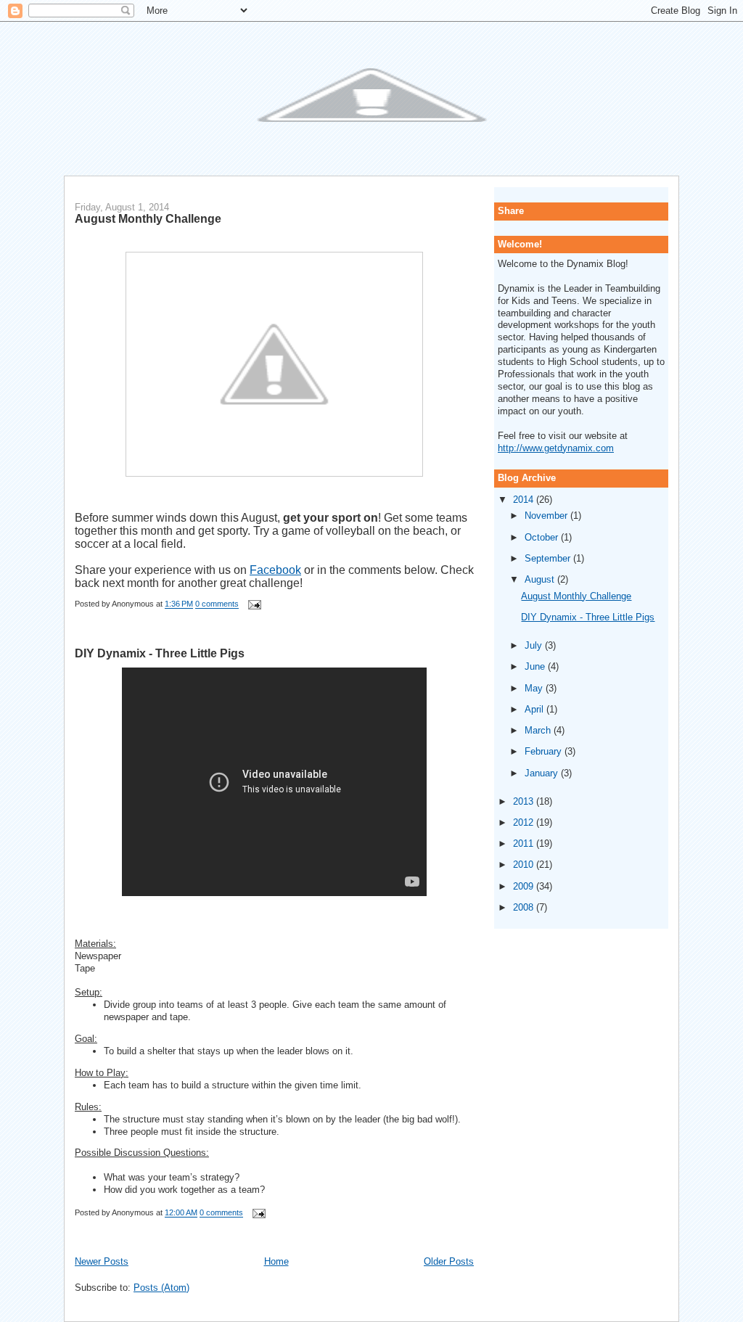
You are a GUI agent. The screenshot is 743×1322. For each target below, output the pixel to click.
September (549, 558)
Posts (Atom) (161, 1287)
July (535, 645)
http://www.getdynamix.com (556, 448)
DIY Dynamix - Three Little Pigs (160, 653)
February (545, 751)
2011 (524, 843)
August (541, 579)
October (543, 537)
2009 (524, 886)
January (543, 773)
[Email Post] (252, 604)
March (539, 730)
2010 (524, 864)
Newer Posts (101, 1261)
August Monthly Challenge (148, 218)
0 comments (217, 604)
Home (276, 1261)
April (535, 709)
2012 (524, 822)
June (536, 666)
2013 (524, 801)
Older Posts (449, 1261)
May (535, 688)
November (547, 515)
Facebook (275, 570)
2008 (524, 907)
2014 (524, 499)
